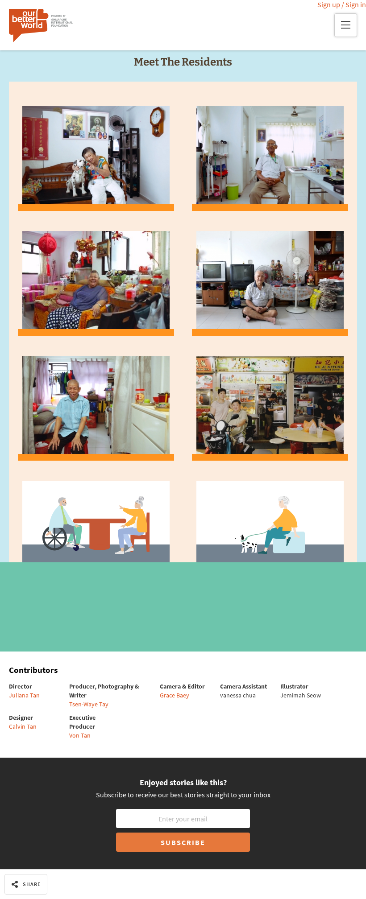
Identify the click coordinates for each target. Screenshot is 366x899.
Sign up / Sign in (341, 4)
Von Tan (80, 735)
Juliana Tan (24, 695)
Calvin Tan (23, 726)
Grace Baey (174, 695)
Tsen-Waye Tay (88, 704)
